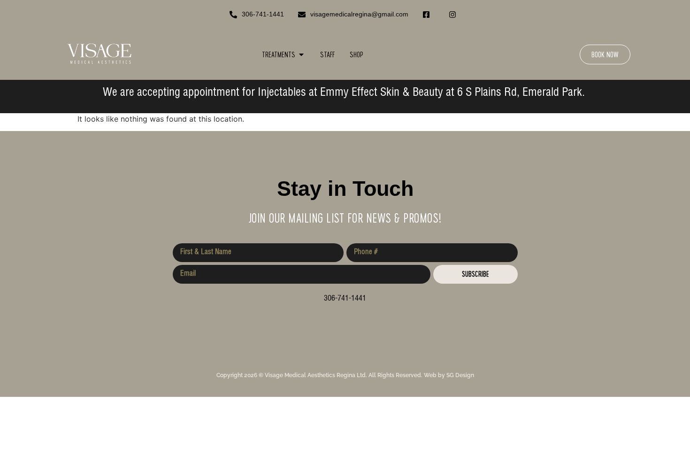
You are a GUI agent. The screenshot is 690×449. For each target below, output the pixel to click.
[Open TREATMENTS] (301, 54)
